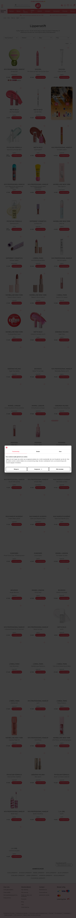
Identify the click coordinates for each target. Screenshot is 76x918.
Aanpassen (37, 469)
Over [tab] (60, 451)
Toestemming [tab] (15, 451)
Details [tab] (38, 451)
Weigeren (16, 469)
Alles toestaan (59, 469)
